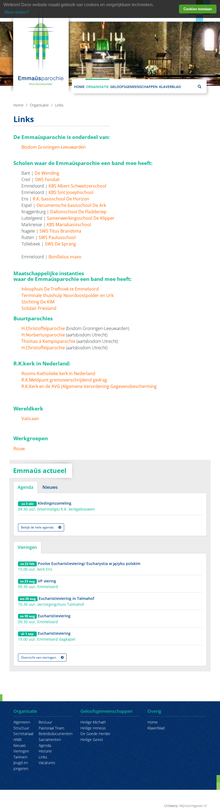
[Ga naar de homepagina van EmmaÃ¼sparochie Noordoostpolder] (40, 47)
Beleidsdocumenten (55, 733)
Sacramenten (50, 739)
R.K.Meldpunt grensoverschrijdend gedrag (64, 380)
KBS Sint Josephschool (71, 192)
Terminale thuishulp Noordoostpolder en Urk (67, 295)
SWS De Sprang (60, 244)
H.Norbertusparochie (43, 335)
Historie (45, 751)
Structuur (21, 728)
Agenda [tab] (25, 487)
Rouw (19, 449)
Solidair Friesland (38, 308)
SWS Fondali (47, 179)
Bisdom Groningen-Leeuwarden (53, 147)
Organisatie (97, 86)
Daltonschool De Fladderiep (78, 212)
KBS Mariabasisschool (69, 224)
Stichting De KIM (37, 302)
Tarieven (20, 756)
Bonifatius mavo (65, 257)
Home (79, 86)
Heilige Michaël (93, 722)
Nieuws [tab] (50, 487)
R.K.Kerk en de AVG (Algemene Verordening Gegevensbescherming (89, 386)
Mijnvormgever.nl (193, 805)
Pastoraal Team (51, 728)
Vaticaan (30, 418)
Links (59, 105)
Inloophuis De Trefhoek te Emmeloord (60, 289)
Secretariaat (23, 733)
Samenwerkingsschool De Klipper (81, 218)
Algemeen (21, 722)
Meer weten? (16, 12)
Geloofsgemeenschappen (133, 86)
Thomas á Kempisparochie (48, 341)
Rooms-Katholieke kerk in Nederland (58, 373)
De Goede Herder (95, 733)
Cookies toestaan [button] (198, 9)
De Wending (47, 173)
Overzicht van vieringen (39, 657)
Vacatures (47, 762)
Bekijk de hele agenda (37, 527)
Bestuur (45, 722)
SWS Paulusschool (57, 237)
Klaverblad (170, 86)
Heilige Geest (91, 739)
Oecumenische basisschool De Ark (71, 205)
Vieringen (21, 751)
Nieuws (19, 745)
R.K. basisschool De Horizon (61, 199)
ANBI (17, 739)
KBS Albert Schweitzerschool (78, 186)
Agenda (45, 745)
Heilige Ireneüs (93, 728)
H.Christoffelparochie (43, 328)
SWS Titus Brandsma (60, 231)
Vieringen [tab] (27, 547)
